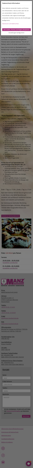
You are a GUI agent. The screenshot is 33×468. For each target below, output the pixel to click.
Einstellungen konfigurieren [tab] (16, 33)
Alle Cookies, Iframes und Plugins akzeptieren (16, 29)
